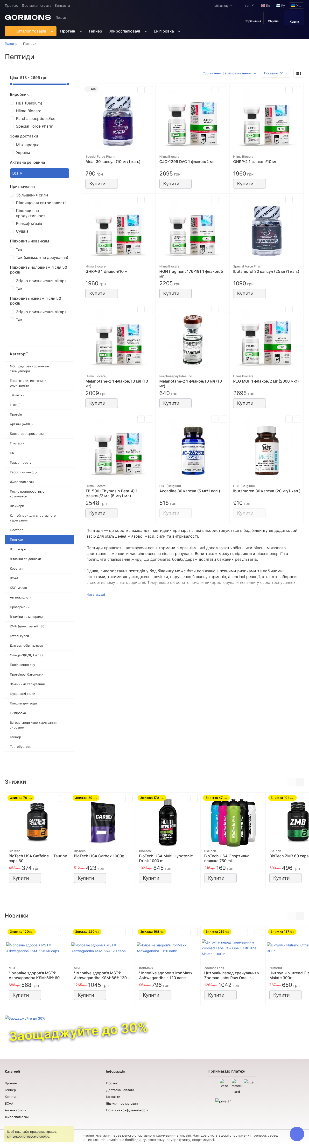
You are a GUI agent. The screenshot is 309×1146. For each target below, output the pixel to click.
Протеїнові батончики (26, 674)
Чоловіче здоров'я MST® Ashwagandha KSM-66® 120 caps (100, 975)
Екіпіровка (164, 31)
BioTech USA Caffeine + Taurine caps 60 (38, 858)
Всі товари (18, 549)
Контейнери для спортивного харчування (33, 518)
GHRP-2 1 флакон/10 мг (255, 161)
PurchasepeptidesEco (36, 118)
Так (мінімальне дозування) (42, 257)
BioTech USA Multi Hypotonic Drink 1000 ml (166, 858)
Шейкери (17, 506)
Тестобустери (21, 747)
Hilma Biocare (28, 110)
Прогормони (19, 607)
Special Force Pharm (34, 126)
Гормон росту (20, 462)
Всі (15, 173)
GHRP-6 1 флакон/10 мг (107, 271)
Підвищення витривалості (41, 202)
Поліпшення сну (22, 665)
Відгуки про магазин (122, 1103)
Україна (23, 152)
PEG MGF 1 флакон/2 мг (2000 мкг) (266, 381)
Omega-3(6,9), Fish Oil (27, 655)
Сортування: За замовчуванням (227, 73)
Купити (97, 184)
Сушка (22, 231)
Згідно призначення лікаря (41, 280)
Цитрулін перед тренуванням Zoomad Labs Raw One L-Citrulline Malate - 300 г (232, 975)
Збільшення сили (32, 195)
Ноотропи (17, 530)
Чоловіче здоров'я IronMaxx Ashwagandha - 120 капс (165, 975)
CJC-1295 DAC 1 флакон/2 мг (186, 161)
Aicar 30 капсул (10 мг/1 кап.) (112, 161)
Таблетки (17, 395)
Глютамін (17, 443)
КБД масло (18, 588)
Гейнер (95, 31)
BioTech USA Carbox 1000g (99, 855)
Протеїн (67, 31)
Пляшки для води (23, 703)
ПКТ (13, 453)
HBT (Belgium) (29, 103)
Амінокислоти (21, 597)
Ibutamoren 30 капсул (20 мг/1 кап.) (267, 490)
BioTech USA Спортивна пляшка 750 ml (226, 858)
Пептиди (16, 539)
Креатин (16, 568)
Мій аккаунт (223, 5)
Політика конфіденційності (127, 1110)
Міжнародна (27, 144)
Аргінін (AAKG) (21, 424)
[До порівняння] (141, 89)
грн (247, 5)
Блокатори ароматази (27, 434)
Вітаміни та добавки (25, 559)
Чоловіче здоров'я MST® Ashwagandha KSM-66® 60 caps (34, 975)
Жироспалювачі (124, 31)
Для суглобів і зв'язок (26, 645)
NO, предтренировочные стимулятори (29, 368)
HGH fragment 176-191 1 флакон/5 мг (191, 274)
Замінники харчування (27, 684)
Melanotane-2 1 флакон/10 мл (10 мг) (116, 383)
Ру (282, 5)
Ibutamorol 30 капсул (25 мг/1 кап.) (266, 271)
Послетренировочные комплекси (27, 493)
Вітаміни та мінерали (26, 617)
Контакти (62, 5)
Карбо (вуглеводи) (24, 472)
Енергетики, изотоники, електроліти (28, 383)
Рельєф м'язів (29, 223)
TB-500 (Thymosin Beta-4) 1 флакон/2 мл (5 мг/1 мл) (111, 493)
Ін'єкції (15, 405)
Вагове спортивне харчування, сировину (33, 725)
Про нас (11, 5)
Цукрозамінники (22, 694)
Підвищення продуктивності (31, 213)
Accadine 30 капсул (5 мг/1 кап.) (189, 490)
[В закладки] (149, 89)
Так (19, 249)
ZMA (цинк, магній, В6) (28, 626)
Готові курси (19, 636)
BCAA (14, 578)
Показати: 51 (273, 73)
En (267, 5)
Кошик (294, 21)
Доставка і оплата (36, 5)
